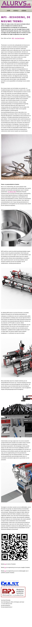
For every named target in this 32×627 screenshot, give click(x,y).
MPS (13, 38)
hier (5, 564)
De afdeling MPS (12, 191)
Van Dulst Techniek (19, 38)
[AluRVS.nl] (16, 4)
